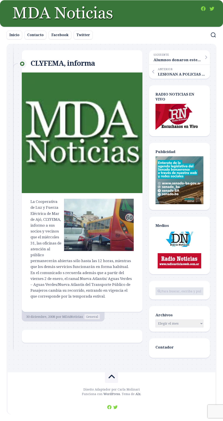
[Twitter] (211, 8)
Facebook (60, 35)
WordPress (111, 394)
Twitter (83, 35)
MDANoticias (72, 317)
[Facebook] (203, 8)
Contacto (35, 35)
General (92, 316)
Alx (137, 394)
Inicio (14, 35)
